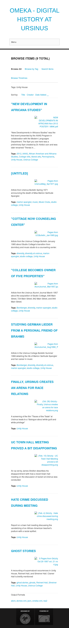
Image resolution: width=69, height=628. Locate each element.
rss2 (45, 600)
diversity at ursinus (33, 253)
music (35, 201)
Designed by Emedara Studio (25, 616)
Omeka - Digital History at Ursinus (34, 19)
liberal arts (36, 156)
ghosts (32, 582)
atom (13, 600)
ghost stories (22, 582)
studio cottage (26, 256)
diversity (20, 253)
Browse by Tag (31, 68)
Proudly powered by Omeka (44, 616)
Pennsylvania (48, 156)
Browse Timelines (19, 77)
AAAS (25, 153)
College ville (24, 156)
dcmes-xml (21, 600)
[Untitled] (19, 173)
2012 (19, 153)
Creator (30, 94)
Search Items (47, 68)
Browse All (16, 68)
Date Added (41, 94)
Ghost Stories (23, 551)
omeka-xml (37, 600)
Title (23, 94)
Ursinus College (30, 159)
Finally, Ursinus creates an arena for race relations (32, 388)
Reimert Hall (42, 582)
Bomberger (22, 307)
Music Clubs (44, 201)
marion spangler (24, 201)
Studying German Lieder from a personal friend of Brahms (34, 330)
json (29, 600)
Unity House (16, 159)
